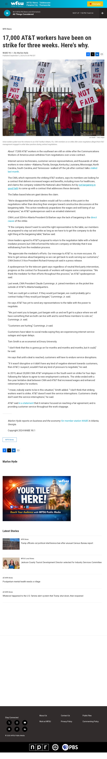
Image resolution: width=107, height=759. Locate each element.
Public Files (87, 716)
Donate (96, 4)
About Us (43, 716)
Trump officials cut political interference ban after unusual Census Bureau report (57, 543)
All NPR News (8, 578)
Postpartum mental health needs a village (21, 581)
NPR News (7, 29)
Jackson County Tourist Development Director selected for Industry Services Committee (61, 562)
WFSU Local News (27, 558)
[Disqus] (53, 671)
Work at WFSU (45, 722)
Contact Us (65, 716)
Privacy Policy (66, 722)
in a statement (26, 403)
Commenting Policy (91, 722)
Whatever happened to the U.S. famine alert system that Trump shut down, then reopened (43, 596)
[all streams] (103, 13)
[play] (7, 13)
